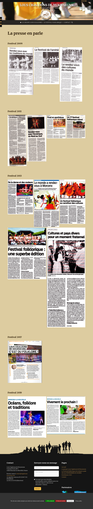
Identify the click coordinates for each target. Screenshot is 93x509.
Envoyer (37, 488)
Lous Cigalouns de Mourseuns (46, 5)
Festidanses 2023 (67, 475)
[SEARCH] (72, 22)
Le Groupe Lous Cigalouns (32, 22)
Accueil (64, 467)
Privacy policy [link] (79, 501)
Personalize (70, 501)
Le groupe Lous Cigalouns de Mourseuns (74, 469)
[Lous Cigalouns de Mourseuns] (46, 14)
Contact (67, 22)
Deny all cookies (61, 501)
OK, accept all (50, 501)
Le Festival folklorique (53, 22)
